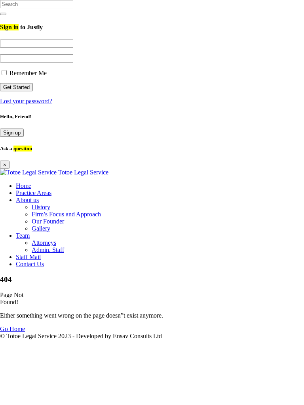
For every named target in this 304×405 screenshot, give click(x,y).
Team (23, 235)
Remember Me (27, 73)
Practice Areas (33, 192)
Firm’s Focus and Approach (66, 214)
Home (23, 185)
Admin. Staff (48, 249)
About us (27, 200)
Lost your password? (26, 101)
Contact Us (30, 264)
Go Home (12, 329)
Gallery (41, 228)
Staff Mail (28, 257)
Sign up (12, 133)
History (41, 207)
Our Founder (48, 221)
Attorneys (44, 242)
